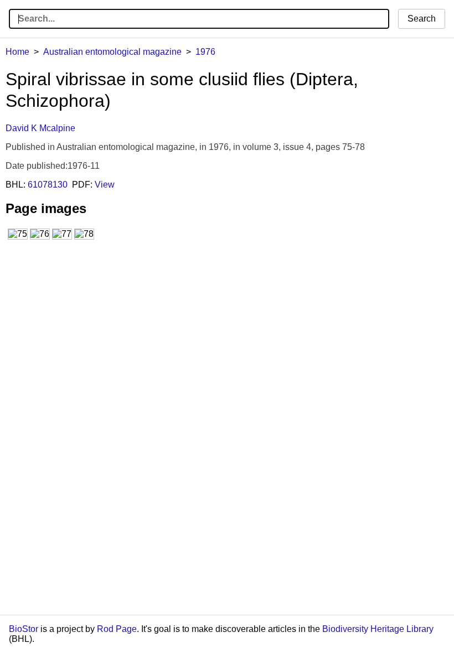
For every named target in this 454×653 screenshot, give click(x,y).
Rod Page (117, 629)
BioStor (23, 629)
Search (421, 18)
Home (17, 51)
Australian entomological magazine (112, 51)
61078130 (48, 184)
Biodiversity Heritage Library (378, 629)
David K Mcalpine (40, 128)
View (105, 184)
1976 (205, 51)
